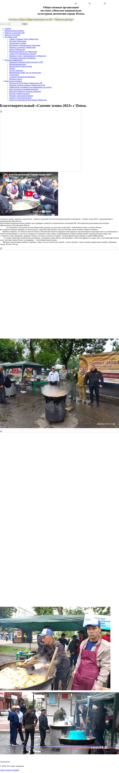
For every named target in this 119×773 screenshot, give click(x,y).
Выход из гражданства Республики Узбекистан (28, 100)
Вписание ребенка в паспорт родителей (25, 91)
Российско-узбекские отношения (22, 58)
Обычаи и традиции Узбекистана (22, 47)
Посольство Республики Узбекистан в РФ (26, 83)
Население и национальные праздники (24, 45)
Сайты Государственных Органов (22, 54)
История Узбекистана (17, 41)
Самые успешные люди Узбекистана (23, 39)
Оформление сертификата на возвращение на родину (30, 87)
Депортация (14, 75)
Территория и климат (17, 43)
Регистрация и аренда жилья (20, 66)
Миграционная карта (17, 64)
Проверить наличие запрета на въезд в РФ (26, 62)
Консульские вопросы (13, 81)
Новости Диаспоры (12, 35)
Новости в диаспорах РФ (15, 33)
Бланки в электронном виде (20, 98)
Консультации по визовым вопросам (23, 89)
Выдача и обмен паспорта (19, 94)
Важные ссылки (15, 79)
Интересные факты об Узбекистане (23, 52)
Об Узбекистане (11, 37)
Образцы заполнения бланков (21, 96)
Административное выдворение (22, 77)
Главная (8, 28)
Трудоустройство (16, 70)
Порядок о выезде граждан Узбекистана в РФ (27, 85)
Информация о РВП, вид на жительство (25, 73)
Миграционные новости (14, 31)
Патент (12, 68)
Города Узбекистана (17, 49)
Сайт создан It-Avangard (9, 770)
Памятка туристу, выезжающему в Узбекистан (27, 56)
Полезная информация (14, 60)
